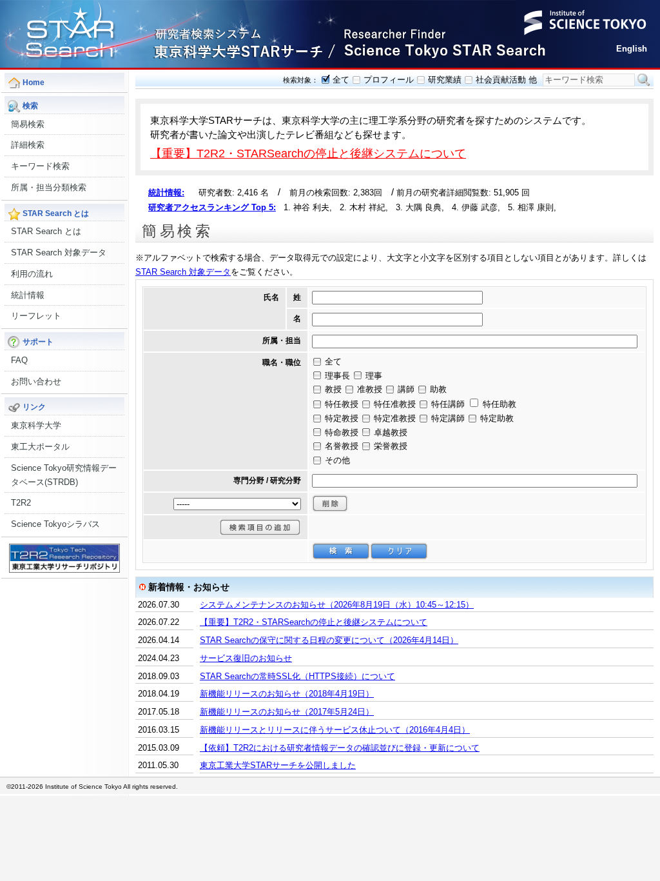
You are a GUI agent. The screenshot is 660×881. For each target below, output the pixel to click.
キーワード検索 (40, 166)
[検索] (341, 551)
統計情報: (166, 192)
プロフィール (389, 79)
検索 (643, 80)
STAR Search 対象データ (58, 252)
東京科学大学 (36, 425)
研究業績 (444, 79)
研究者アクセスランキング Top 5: (212, 207)
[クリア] (399, 551)
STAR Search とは (46, 231)
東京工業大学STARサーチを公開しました (278, 765)
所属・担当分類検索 (48, 187)
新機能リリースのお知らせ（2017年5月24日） (287, 712)
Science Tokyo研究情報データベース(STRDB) (64, 475)
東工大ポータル (40, 446)
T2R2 (21, 503)
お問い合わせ (36, 381)
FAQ (19, 360)
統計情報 (27, 295)
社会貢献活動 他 (506, 79)
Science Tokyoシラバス (55, 524)
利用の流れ (32, 274)
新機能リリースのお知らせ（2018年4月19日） (287, 693)
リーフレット (36, 316)
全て (341, 79)
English (631, 49)
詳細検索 (27, 145)
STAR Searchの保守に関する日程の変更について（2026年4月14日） (329, 640)
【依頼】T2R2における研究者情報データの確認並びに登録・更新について (340, 748)
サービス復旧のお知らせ (246, 658)
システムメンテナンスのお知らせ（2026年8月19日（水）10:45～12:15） (337, 604)
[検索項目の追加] (260, 527)
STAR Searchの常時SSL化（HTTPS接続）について (297, 676)
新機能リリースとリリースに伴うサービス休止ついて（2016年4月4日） (335, 730)
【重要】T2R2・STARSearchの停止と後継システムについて (308, 153)
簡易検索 (27, 124)
